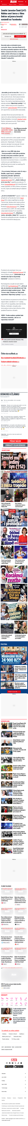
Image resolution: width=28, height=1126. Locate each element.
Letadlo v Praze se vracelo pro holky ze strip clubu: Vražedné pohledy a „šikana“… (18, 842)
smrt (3, 1047)
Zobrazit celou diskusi (15, 445)
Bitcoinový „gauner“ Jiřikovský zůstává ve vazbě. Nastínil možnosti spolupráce (20, 685)
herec (13, 1047)
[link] (7, 1063)
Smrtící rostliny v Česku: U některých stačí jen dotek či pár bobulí (19, 767)
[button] (9, 1066)
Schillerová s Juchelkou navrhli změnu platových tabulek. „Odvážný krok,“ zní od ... (21, 669)
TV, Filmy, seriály (15, 1039)
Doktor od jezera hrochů (7, 1049)
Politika (3, 671)
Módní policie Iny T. (6, 1036)
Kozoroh (16, 1005)
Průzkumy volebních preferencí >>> (10, 361)
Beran (2, 1000)
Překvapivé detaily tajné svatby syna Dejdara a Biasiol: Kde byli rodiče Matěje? (19, 734)
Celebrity (4, 1033)
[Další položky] (26, 4)
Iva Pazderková (13, 286)
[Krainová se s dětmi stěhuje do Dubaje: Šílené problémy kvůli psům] (6, 818)
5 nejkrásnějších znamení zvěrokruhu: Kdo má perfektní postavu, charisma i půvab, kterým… (19, 1012)
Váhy (2, 1005)
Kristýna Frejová (18, 272)
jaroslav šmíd (18, 1047)
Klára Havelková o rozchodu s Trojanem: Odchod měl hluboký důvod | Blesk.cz (18, 801)
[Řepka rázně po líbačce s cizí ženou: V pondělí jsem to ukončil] (6, 776)
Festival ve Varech (13, 1033)
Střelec (12, 1005)
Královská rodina (17, 1036)
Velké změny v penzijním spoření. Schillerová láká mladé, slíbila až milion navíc (20, 677)
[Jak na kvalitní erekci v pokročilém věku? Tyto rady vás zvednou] (6, 760)
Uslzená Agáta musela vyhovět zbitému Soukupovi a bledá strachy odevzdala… (18, 792)
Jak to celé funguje (14, 38)
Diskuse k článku (9, 394)
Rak (16, 1000)
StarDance (21, 1033)
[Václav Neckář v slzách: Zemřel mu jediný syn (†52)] (6, 742)
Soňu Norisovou (11, 206)
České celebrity (5, 1039)
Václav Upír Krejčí (6, 180)
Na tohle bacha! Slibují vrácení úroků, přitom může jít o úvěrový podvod (18, 784)
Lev (21, 1000)
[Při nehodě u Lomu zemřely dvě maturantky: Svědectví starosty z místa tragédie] (6, 826)
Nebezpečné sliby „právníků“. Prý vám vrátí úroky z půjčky (19, 749)
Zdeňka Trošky (21, 119)
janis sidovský (8, 1047)
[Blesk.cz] (13, 1)
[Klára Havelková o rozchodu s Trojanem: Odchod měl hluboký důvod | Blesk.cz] (6, 801)
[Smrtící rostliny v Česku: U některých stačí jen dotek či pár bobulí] (6, 768)
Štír (7, 1005)
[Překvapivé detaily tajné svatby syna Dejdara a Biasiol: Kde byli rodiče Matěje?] (6, 734)
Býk (7, 1000)
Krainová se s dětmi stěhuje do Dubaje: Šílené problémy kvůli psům (19, 816)
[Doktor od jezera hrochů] (4, 24)
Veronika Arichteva (7, 213)
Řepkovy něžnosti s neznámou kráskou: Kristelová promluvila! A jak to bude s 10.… (19, 809)
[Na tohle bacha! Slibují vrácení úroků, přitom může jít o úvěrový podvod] (6, 784)
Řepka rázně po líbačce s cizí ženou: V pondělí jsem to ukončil (19, 775)
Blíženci (11, 1000)
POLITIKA (4, 644)
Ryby (25, 1005)
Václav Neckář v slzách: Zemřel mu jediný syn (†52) (19, 741)
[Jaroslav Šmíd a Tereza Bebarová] (14, 24)
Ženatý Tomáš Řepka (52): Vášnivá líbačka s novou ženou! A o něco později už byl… (19, 725)
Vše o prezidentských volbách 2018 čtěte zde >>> (13, 358)
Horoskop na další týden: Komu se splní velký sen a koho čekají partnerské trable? (19, 1020)
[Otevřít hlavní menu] (1, 1)
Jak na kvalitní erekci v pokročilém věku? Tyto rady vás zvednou (19, 759)
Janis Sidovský (12, 107)
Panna (26, 1000)
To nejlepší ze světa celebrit (10, 1030)
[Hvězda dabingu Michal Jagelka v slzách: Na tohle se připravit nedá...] (6, 834)
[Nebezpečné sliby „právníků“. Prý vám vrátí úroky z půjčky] (6, 751)
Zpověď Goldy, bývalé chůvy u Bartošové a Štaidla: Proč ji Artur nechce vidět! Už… (18, 850)
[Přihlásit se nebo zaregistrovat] (25, 1)
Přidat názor (15, 441)
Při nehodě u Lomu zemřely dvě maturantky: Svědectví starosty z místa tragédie (19, 825)
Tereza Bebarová (10, 184)
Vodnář (21, 1005)
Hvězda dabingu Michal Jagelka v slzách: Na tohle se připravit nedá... (19, 833)
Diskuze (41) (4, 29)
